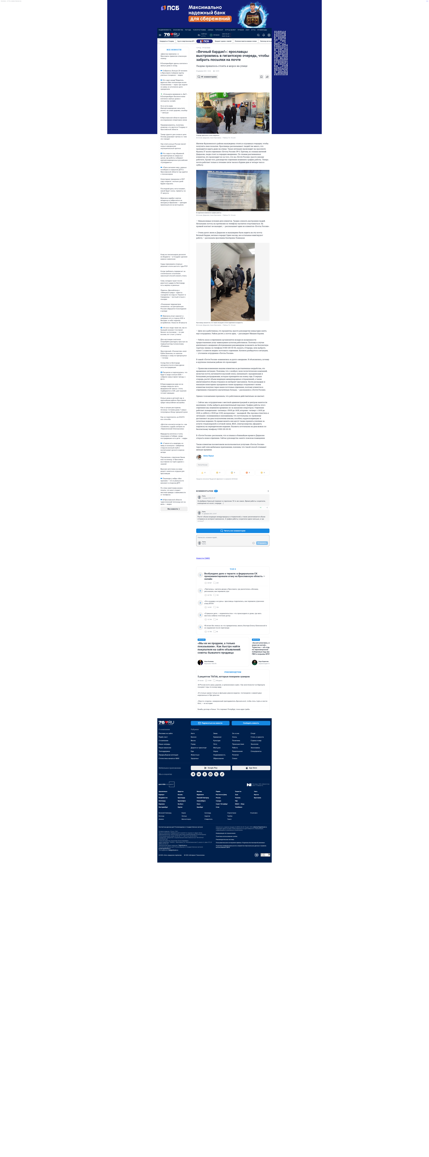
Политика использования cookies (226, 836)
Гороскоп (219, 30)
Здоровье (195, 758)
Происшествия (238, 744)
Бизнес (194, 737)
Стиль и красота (257, 737)
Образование (218, 758)
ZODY (247, 30)
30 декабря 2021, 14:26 (203, 71)
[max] (210, 774)
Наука (215, 751)
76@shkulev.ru (182, 845)
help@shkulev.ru (173, 850)
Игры (253, 30)
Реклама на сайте (166, 733)
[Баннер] (204, 41)
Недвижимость (165, 30)
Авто (193, 733)
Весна (193, 741)
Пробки (241, 30)
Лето (215, 744)
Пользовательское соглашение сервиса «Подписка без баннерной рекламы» (240, 842)
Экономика (255, 748)
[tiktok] (222, 774)
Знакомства (178, 30)
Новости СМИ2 (203, 558)
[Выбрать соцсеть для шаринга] (267, 77)
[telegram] (193, 774)
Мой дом (216, 748)
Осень (234, 737)
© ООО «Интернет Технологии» (194, 855)
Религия (235, 755)
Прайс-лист (163, 737)
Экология (254, 744)
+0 (260, 507)
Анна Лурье (208, 456)
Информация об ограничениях (226, 833)
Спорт (253, 733)
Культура (216, 741)
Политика (236, 741)
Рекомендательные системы (225, 839)
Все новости (174, 49)
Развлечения (237, 751)
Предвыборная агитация (168, 755)
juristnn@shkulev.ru (164, 848)
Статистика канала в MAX (169, 758)
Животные (195, 755)
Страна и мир (256, 741)
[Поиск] (258, 35)
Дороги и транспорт (199, 748)
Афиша (210, 30)
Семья (234, 758)
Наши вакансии (165, 748)
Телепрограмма (199, 30)
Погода (188, 30)
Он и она (235, 733)
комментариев (209, 77)
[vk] (199, 774)
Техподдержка (164, 751)
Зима (215, 733)
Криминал (217, 737)
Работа (235, 748)
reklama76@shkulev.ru (260, 827)
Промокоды (262, 30)
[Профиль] (269, 35)
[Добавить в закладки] (261, 77)
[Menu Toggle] (160, 35)
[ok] (204, 774)
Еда (192, 751)
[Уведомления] (263, 35)
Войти (204, 544)
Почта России (202, 465)
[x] (216, 774)
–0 (267, 507)
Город (193, 744)
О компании (163, 741)
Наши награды (164, 744)
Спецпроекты (256, 751)
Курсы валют (230, 30)
